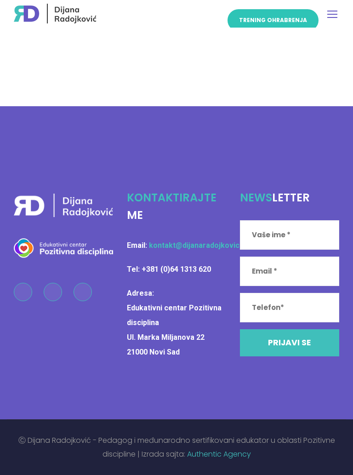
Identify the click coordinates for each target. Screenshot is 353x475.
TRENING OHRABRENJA (273, 20)
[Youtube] (83, 292)
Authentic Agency (219, 454)
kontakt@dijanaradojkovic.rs (199, 245)
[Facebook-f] (23, 292)
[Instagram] (53, 292)
